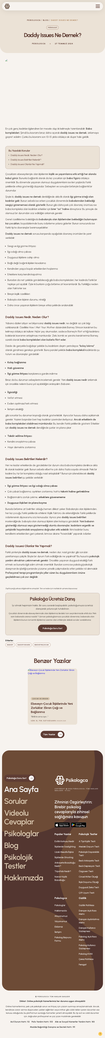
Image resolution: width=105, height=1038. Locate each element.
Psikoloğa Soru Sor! (52, 628)
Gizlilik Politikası (86, 905)
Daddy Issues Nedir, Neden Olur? (27, 155)
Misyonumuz (61, 916)
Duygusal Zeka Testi (89, 887)
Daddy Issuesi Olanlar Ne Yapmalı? (27, 164)
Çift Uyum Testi (86, 892)
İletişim (58, 932)
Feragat (82, 964)
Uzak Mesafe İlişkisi (64, 852)
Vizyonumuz (61, 921)
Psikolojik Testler (18, 861)
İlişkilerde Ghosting (64, 857)
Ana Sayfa (21, 789)
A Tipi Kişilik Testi (87, 841)
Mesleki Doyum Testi (89, 846)
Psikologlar (21, 833)
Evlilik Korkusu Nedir (64, 841)
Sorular (15, 801)
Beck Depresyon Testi (89, 866)
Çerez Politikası (86, 959)
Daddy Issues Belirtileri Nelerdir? (26, 159)
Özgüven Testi (86, 871)
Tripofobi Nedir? (63, 871)
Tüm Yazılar (49, 734)
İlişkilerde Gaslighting (65, 846)
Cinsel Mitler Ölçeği (88, 876)
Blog (46, 20)
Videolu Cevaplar (19, 817)
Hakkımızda (23, 877)
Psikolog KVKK (86, 953)
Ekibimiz (59, 926)
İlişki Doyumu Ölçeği (89, 882)
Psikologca (34, 20)
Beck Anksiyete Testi (89, 860)
